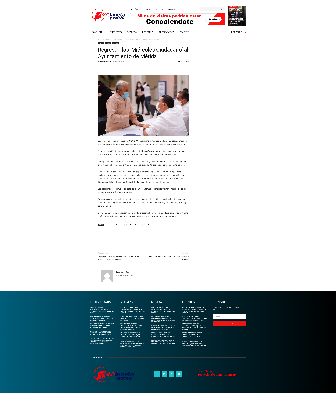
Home (100, 39)
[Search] (222, 9)
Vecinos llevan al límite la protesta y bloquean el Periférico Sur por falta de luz (163, 334)
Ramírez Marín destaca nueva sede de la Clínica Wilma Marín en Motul (132, 318)
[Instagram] (164, 374)
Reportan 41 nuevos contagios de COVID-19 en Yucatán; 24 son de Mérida (118, 258)
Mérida (107, 39)
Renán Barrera (149, 225)
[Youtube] (179, 374)
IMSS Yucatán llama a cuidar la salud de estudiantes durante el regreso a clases (102, 318)
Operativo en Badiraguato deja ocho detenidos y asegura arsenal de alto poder (102, 325)
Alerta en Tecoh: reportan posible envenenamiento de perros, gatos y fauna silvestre (102, 332)
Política (234, 7)
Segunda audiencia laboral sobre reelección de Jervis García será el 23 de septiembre (194, 343)
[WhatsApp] (118, 67)
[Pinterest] (112, 67)
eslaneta (229, 324)
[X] (106, 67)
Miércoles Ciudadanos (133, 225)
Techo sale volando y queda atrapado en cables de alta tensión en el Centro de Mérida (163, 341)
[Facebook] (100, 67)
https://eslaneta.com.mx (124, 276)
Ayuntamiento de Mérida (114, 225)
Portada (107, 43)
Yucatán (115, 43)
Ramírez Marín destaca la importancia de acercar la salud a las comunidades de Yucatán (194, 318)
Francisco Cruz (105, 61)
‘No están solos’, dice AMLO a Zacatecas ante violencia (169, 258)
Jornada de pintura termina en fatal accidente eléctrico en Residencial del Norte (163, 327)
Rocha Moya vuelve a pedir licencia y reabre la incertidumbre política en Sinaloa (236, 16)
